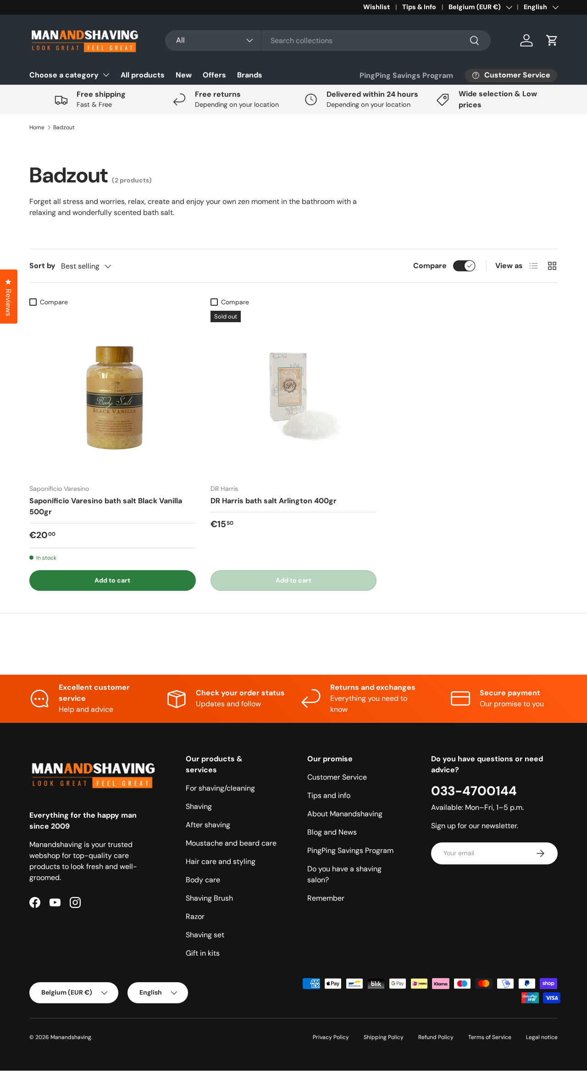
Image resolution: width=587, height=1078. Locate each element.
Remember (325, 898)
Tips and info (328, 795)
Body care (203, 880)
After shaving (208, 825)
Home (36, 127)
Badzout (64, 127)
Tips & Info (419, 7)
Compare (430, 265)
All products (143, 75)
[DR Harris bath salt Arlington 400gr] (293, 394)
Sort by (42, 265)
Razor (195, 916)
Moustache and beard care (231, 843)
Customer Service (337, 777)
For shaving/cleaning (220, 788)
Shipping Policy (384, 1037)
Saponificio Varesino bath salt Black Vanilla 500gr (105, 506)
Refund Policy (436, 1037)
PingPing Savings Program (406, 75)
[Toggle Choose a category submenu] (105, 74)
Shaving (199, 806)
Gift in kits (203, 953)
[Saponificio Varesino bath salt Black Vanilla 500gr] (112, 394)
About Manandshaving (344, 814)
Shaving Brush (209, 898)
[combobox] (327, 40)
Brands (249, 75)
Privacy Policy (331, 1037)
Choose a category (64, 75)
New (184, 75)
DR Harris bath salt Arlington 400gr (273, 501)
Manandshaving (70, 1037)
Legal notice (542, 1037)
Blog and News (332, 832)
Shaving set (205, 935)
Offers (214, 75)
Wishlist (376, 7)
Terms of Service (489, 1037)
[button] (552, 40)
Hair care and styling (220, 861)
